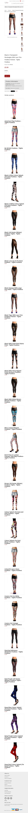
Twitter (6, 798)
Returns (6, 784)
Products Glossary (8, 791)
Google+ (11, 798)
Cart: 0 (23, 1)
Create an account (16, 1)
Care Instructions (8, 793)
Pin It (16, 91)
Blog (6, 800)
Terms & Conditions (8, 778)
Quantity (6, 70)
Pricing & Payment (8, 782)
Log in (10, 1)
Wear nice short (7, 802)
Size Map (6, 790)
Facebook (8, 798)
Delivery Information (8, 785)
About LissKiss (7, 775)
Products (9, 10)
